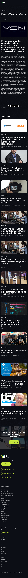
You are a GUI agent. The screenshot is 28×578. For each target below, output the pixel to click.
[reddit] (17, 106)
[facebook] (11, 106)
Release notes (4, 543)
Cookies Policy (4, 563)
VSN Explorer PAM (5, 504)
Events (2, 551)
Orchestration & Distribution (7, 495)
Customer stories (5, 526)
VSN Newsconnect (5, 509)
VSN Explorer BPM (5, 506)
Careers (3, 541)
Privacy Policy (4, 561)
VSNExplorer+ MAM (5, 500)
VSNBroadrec (4, 517)
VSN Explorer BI (4, 508)
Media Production (5, 486)
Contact (3, 544)
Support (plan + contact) (6, 529)
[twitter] (9, 106)
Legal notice (4, 559)
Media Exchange (4, 489)
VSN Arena (3, 513)
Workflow (11, 488)
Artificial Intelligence (5, 515)
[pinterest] (15, 106)
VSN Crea (3, 511)
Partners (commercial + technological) (9, 528)
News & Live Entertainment (7, 493)
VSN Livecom (4, 519)
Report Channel (4, 564)
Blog (2, 549)
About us (3, 539)
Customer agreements (6, 566)
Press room (3, 553)
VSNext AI (3, 502)
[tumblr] (19, 106)
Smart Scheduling (5, 491)
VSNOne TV (4, 521)
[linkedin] (13, 106)
